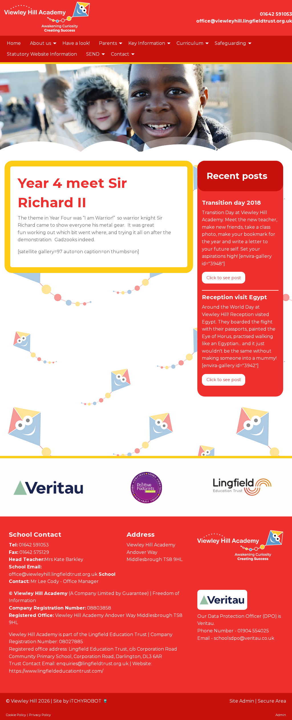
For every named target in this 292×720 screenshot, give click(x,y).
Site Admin (242, 701)
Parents (108, 43)
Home (14, 43)
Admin (280, 715)
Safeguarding (230, 43)
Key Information (146, 43)
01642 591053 (34, 545)
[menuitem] (13, 43)
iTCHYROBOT (86, 701)
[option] (49, 487)
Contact (120, 54)
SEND (93, 54)
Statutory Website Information (42, 54)
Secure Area (272, 701)
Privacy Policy (40, 715)
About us (40, 43)
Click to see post (223, 277)
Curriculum (190, 43)
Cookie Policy (16, 715)
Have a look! (76, 43)
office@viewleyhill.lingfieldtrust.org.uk (53, 574)
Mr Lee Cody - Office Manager (65, 581)
